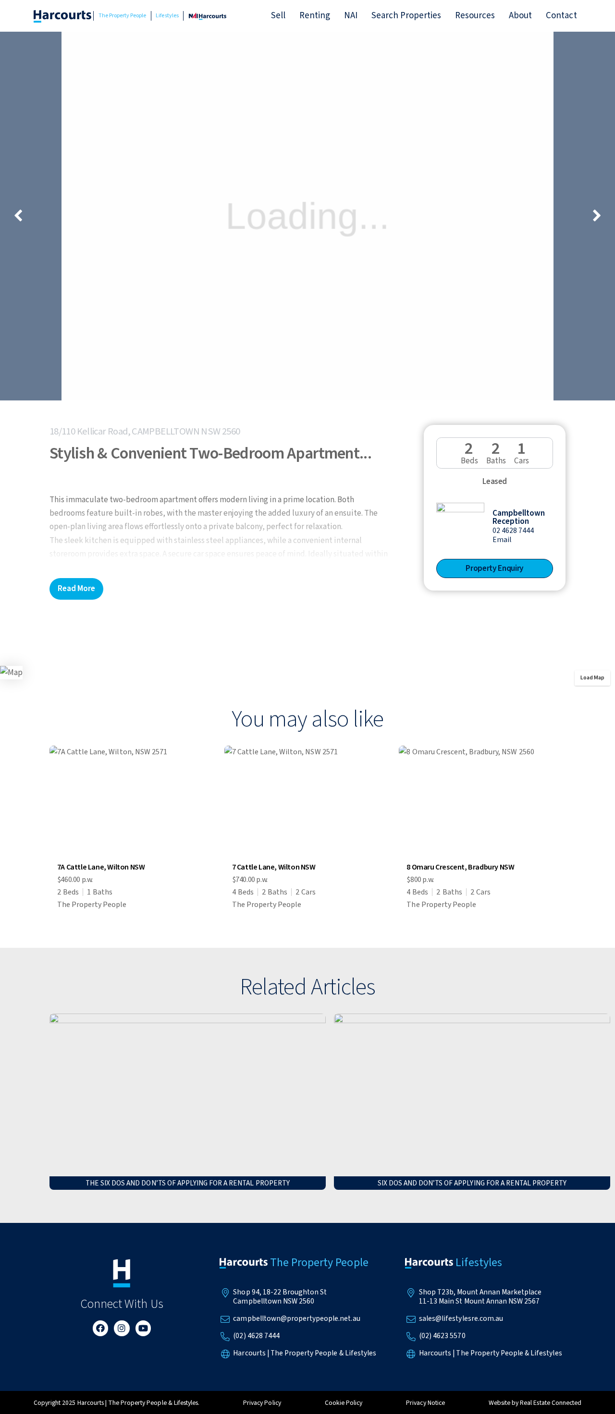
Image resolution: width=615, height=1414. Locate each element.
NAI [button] (350, 15)
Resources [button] (475, 15)
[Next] (595, 216)
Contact (561, 15)
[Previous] (19, 216)
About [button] (520, 15)
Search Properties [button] (406, 15)
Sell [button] (278, 15)
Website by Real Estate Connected (535, 1402)
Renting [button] (314, 15)
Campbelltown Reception (518, 517)
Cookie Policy (343, 1402)
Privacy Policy (262, 1402)
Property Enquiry (495, 568)
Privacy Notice (425, 1402)
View (132, 830)
